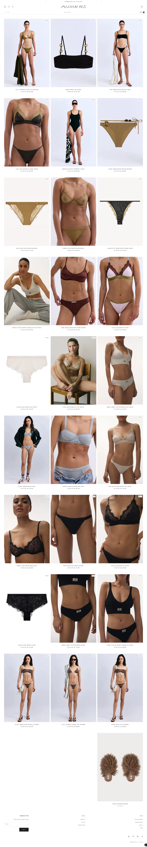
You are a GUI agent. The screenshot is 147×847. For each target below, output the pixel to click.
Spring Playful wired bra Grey (73, 486)
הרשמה (24, 829)
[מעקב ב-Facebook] (142, 836)
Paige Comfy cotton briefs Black (73, 645)
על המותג (82, 819)
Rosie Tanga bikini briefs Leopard (27, 724)
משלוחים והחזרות (138, 819)
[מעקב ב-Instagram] (137, 836)
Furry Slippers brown (120, 804)
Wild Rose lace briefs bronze (26, 248)
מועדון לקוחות (81, 825)
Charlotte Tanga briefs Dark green (120, 248)
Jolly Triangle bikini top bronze (26, 89)
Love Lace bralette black (120, 566)
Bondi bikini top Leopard (120, 724)
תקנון (141, 828)
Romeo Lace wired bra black (27, 566)
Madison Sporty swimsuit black (73, 169)
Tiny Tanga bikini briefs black (120, 89)
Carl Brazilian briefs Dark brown (73, 328)
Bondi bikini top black (73, 89)
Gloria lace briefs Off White (27, 407)
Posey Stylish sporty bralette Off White (26, 328)
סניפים (83, 822)
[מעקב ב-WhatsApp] (129, 836)
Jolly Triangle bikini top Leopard (73, 724)
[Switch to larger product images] (143, 12)
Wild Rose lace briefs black (73, 566)
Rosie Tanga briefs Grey (26, 486)
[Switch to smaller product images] (141, 12)
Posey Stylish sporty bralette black (120, 645)
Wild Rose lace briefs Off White (120, 486)
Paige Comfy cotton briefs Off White (120, 407)
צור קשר (141, 825)
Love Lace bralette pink (120, 328)
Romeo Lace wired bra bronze (73, 248)
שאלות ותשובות (139, 822)
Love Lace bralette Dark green (27, 169)
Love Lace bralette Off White (73, 407)
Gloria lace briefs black (27, 645)
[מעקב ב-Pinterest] (133, 836)
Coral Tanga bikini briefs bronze (120, 169)
